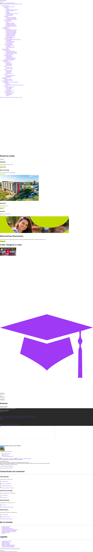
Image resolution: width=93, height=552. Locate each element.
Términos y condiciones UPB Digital (8, 545)
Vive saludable (8, 87)
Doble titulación (9, 56)
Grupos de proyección (10, 90)
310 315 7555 (3, 504)
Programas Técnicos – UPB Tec (11, 9)
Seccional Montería (9, 42)
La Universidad (4, 27)
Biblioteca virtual (3, 3)
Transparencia (8, 3)
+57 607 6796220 (4, 495)
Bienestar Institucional (10, 86)
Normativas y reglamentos (10, 33)
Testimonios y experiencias (8, 59)
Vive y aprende (9, 88)
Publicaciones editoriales (10, 75)
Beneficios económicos (10, 23)
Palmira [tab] (14, 445)
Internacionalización (5, 49)
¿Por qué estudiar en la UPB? (9, 6)
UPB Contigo (8, 21)
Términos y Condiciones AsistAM (8, 546)
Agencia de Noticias (7, 61)
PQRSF (3, 533)
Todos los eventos (9, 67)
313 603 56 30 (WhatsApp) (5, 483)
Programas (6, 7)
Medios (5, 69)
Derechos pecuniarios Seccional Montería (9, 531)
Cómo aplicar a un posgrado (11, 18)
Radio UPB (8, 72)
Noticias (7, 62)
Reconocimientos (9, 36)
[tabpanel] (46, 418)
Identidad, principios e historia (11, 29)
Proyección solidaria (7, 91)
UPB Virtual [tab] (18, 445)
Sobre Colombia (9, 55)
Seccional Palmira (9, 43)
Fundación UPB (9, 93)
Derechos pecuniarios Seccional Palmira (9, 530)
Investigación (4, 78)
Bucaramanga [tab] (6, 445)
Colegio (7, 8)
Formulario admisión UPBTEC (11, 19)
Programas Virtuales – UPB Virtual (12, 13)
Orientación (8, 89)
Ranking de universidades (10, 35)
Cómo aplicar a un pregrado (11, 17)
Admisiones (6, 16)
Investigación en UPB (8, 79)
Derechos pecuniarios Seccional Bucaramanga (10, 529)
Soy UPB (20, 3)
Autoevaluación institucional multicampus (13, 39)
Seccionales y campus (8, 38)
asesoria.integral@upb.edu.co (8, 456)
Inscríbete (1, 550)
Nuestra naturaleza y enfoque (11, 31)
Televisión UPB (9, 73)
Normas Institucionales (6, 532)
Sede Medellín (8, 40)
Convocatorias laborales (10, 37)
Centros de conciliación (10, 47)
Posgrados (8, 12)
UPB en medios (9, 64)
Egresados (8, 83)
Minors (7, 11)
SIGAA (17, 3)
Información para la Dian (10, 34)
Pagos (7, 48)
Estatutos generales (5, 542)
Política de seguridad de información (8, 544)
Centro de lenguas (9, 15)
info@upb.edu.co (4, 497)
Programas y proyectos (10, 92)
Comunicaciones (5, 60)
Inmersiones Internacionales (11, 58)
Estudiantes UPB (7, 50)
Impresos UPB (8, 71)
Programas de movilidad (10, 51)
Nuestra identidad (7, 28)
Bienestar (5, 85)
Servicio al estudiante (8, 44)
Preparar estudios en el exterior (11, 52)
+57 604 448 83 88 (6, 453)
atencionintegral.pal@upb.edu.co (7, 518)
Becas (7, 22)
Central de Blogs (9, 63)
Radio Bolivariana (7, 77)
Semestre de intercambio (10, 57)
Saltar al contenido (3, 0)
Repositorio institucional (6, 526)
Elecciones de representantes (11, 32)
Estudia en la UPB (5, 5)
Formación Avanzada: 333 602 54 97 (7, 487)
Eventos (5, 66)
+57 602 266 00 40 (4, 514)
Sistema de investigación (8, 80)
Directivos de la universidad (11, 30)
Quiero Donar (13, 3)
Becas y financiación (7, 20)
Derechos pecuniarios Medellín (7, 528)
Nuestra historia (9, 76)
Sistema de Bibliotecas (10, 45)
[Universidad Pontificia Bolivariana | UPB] (7, 2)
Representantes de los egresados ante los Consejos (14, 84)
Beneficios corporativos (10, 24)
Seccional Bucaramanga (10, 41)
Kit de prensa (8, 65)
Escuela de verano (9, 68)
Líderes (7, 95)
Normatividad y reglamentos (7, 541)
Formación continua (9, 14)
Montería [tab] (5, 406)
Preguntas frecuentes (5, 527)
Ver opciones (2, 241)
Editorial (5, 74)
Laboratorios (8, 46)
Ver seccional (2, 174)
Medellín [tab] (1, 406)
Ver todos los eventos (3, 410)
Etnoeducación (9, 94)
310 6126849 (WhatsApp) (5, 516)
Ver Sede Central (3, 166)
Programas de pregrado (10, 10)
